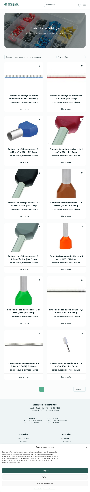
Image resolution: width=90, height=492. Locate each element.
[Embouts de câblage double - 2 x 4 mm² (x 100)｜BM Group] (66, 237)
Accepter (45, 470)
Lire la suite (24, 109)
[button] (86, 447)
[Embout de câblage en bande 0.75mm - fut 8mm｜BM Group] (23, 76)
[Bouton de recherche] (77, 4)
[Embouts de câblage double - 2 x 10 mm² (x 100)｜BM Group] (66, 183)
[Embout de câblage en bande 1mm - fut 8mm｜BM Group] (66, 76)
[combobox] (59, 4)
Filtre (10, 57)
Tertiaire (23, 441)
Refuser (45, 477)
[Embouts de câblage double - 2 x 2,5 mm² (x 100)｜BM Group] (23, 237)
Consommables (15, 102)
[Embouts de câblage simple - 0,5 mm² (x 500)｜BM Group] (66, 344)
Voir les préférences (45, 483)
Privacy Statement (49, 489)
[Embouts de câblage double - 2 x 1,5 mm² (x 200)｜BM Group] (23, 183)
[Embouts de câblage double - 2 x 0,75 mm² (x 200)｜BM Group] (23, 130)
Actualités (67, 441)
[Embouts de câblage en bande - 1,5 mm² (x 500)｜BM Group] (66, 290)
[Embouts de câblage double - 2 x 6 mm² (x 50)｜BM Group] (23, 290)
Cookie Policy (38, 489)
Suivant (78, 389)
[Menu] (84, 5)
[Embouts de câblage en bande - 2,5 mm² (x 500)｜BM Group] (23, 344)
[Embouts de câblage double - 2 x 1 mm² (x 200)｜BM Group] (66, 130)
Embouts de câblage (30, 102)
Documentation (66, 438)
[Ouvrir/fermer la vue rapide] (39, 66)
